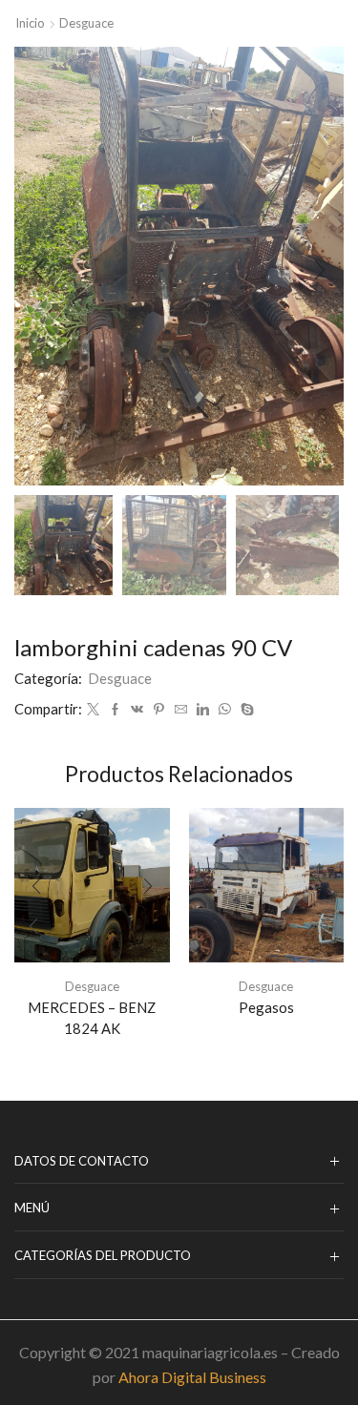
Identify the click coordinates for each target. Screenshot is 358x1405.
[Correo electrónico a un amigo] (181, 709)
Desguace (86, 23)
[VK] (137, 709)
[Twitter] (93, 709)
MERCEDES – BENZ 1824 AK (92, 1018)
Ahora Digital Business (192, 1377)
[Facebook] (115, 709)
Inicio (30, 23)
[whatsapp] (225, 709)
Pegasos (266, 1007)
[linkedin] (203, 709)
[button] (38, 271)
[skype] (245, 709)
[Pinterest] (159, 709)
